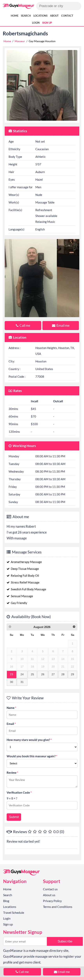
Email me (63, 325)
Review (12, 772)
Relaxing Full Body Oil (24, 575)
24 (22, 674)
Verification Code (19, 792)
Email (11, 723)
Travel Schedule (13, 912)
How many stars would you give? (29, 739)
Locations (40, 15)
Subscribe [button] (65, 941)
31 (22, 682)
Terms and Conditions (57, 906)
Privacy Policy (52, 901)
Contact (67, 15)
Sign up (47, 22)
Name (11, 707)
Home (14, 15)
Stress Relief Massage (24, 582)
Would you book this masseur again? (32, 756)
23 (11, 674)
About (54, 15)
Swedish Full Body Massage (28, 589)
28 (62, 674)
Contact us (50, 889)
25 (32, 674)
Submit (14, 817)
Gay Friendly (18, 603)
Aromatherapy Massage (26, 562)
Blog (6, 901)
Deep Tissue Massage (24, 568)
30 (11, 682)
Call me (24, 325)
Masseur (20, 41)
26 (42, 674)
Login (36, 22)
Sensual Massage (21, 596)
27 (53, 674)
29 (72, 674)
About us (49, 895)
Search (26, 15)
